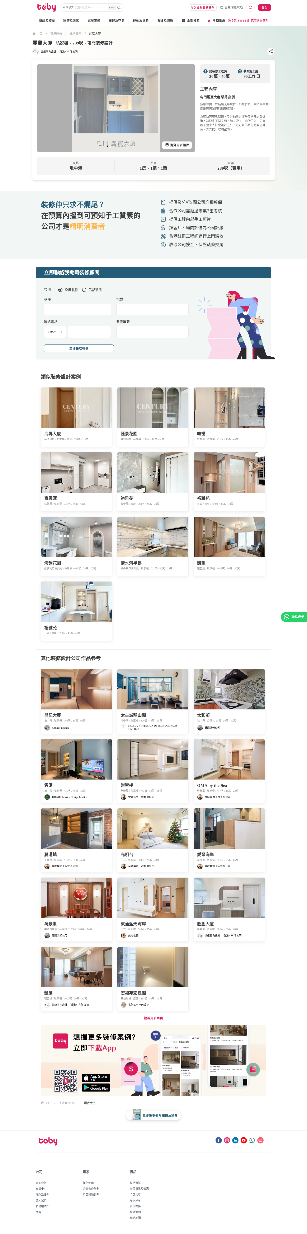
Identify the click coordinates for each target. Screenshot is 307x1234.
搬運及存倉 (117, 20)
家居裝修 (94, 20)
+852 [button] (52, 332)
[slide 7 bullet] (125, 146)
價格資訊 (135, 1182)
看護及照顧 (165, 20)
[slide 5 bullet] (119, 146)
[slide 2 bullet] (110, 146)
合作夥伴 (135, 1206)
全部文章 (135, 1194)
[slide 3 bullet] (113, 146)
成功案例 (75, 33)
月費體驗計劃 (91, 1194)
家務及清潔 (71, 20)
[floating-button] (44, 108)
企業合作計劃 (91, 1188)
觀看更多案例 (153, 1018)
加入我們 (41, 1200)
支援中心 (41, 1188)
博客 (38, 1212)
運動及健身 (141, 20)
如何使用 (88, 1182)
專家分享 (135, 1200)
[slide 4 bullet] (116, 146)
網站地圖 (135, 1217)
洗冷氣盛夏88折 (238, 20)
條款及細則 (42, 1194)
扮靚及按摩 (47, 20)
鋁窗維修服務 (259, 20)
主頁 (40, 33)
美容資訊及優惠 (139, 1188)
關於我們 (41, 1182)
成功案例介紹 (67, 1103)
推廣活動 (135, 1212)
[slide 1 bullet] (107, 146)
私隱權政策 (42, 1206)
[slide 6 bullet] (122, 146)
